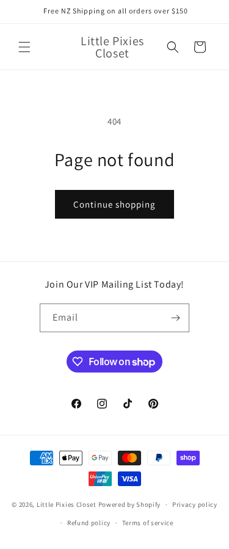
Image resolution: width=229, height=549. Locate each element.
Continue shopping (114, 204)
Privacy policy (194, 504)
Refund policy (89, 522)
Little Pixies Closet (67, 504)
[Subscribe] (175, 318)
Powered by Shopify (129, 504)
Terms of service (147, 522)
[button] (24, 47)
